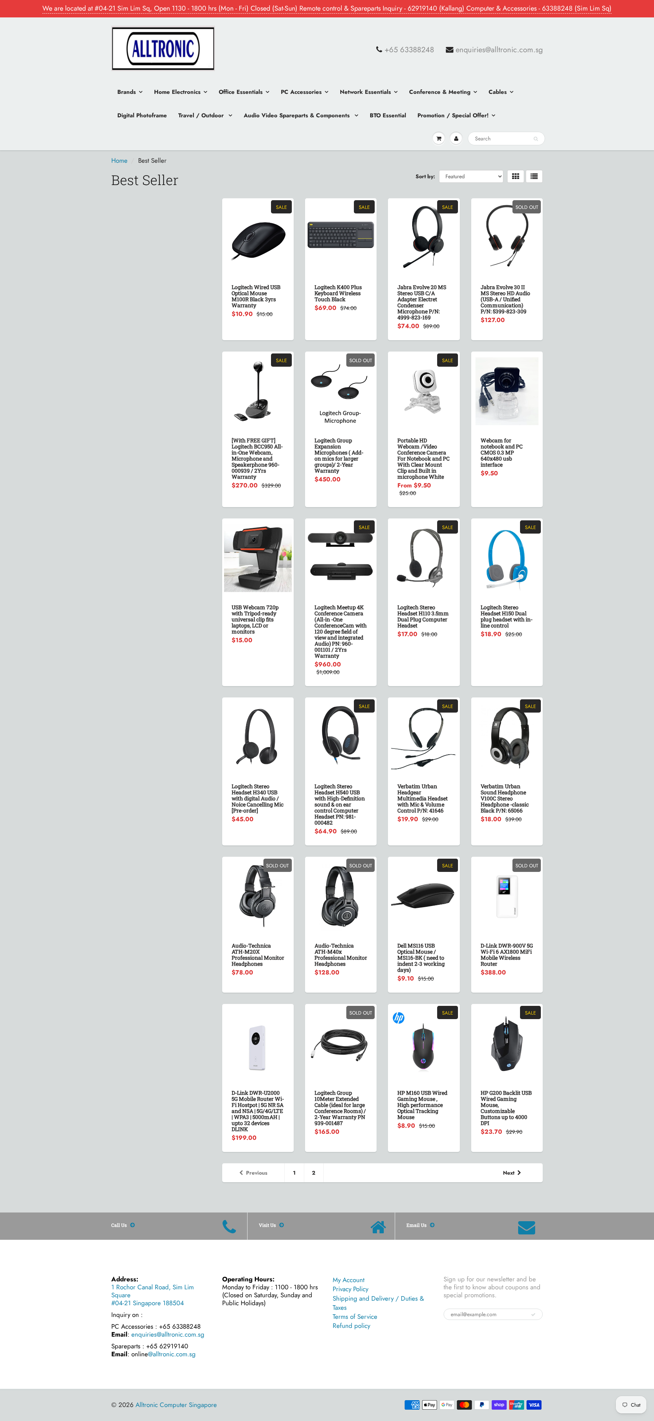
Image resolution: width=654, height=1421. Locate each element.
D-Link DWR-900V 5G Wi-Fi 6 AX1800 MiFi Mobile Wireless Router (507, 954)
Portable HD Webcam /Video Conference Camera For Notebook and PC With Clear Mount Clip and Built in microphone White (423, 458)
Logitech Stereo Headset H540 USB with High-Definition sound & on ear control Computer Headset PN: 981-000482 (340, 804)
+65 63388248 (409, 50)
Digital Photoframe (142, 115)
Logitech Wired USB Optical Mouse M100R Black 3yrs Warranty (256, 296)
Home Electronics (177, 92)
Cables (498, 92)
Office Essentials (241, 92)
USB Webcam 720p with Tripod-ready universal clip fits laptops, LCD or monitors (255, 619)
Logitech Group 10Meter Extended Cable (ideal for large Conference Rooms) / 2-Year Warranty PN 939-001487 (340, 1108)
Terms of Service (355, 1316)
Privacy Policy (350, 1288)
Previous (256, 1173)
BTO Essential (388, 115)
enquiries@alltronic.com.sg (499, 50)
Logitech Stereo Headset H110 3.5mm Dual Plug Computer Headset (423, 616)
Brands (126, 92)
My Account (348, 1279)
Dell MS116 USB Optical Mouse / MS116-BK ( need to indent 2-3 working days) (421, 957)
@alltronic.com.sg (172, 1354)
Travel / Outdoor (202, 115)
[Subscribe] (533, 1315)
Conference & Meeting (439, 92)
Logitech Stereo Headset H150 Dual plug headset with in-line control (507, 616)
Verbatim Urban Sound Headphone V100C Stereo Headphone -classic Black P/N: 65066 (505, 798)
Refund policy (351, 1325)
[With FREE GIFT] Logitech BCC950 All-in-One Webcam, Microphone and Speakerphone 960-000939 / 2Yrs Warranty (257, 458)
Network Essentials (365, 92)
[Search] (535, 139)
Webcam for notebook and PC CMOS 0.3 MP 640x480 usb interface (502, 452)
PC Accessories (301, 92)
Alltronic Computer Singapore (176, 1404)
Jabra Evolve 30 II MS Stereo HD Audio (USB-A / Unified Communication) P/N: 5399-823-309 (505, 299)
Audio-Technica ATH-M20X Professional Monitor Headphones (258, 954)
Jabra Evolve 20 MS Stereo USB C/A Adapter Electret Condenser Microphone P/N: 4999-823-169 (421, 302)
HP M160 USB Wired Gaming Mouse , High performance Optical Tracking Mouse (422, 1105)
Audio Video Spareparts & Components (298, 115)
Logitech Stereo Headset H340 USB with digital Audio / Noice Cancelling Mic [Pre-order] (257, 798)
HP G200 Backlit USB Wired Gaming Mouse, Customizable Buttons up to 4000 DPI (506, 1108)
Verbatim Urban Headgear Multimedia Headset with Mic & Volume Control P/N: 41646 (422, 798)
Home (119, 160)
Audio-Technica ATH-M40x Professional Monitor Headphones (341, 954)
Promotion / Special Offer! (453, 115)
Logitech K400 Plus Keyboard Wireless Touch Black (338, 293)
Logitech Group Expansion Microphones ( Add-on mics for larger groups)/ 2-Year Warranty (339, 455)
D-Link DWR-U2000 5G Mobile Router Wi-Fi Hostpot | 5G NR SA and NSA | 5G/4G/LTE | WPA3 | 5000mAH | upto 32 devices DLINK (258, 1111)
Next (508, 1173)
